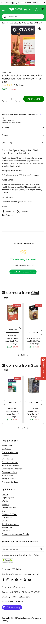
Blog (3, 511)
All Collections (7, 517)
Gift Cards (6, 531)
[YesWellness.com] (20, 9)
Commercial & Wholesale (12, 469)
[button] (41, 9)
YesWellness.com (24, 618)
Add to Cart (12, 330)
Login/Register (8, 497)
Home (4, 23)
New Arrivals (7, 527)
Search (5, 494)
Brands (5, 521)
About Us (5, 455)
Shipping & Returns (10, 452)
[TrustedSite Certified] (7, 560)
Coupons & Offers (9, 514)
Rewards (5, 504)
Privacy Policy (7, 475)
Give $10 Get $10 (9, 507)
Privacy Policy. (33, 555)
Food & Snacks (15, 23)
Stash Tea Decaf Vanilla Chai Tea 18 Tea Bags (34, 341)
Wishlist (5, 501)
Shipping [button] (5, 127)
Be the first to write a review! (23, 272)
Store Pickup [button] (7, 143)
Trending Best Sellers (10, 524)
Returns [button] (5, 135)
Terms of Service (9, 479)
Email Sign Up (7, 459)
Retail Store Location (10, 465)
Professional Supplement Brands (15, 534)
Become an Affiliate (10, 462)
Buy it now (23, 107)
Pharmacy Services (10, 482)
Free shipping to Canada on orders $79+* (23, 3)
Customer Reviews (9, 472)
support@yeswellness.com (18, 597)
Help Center (7, 445)
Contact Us (6, 449)
